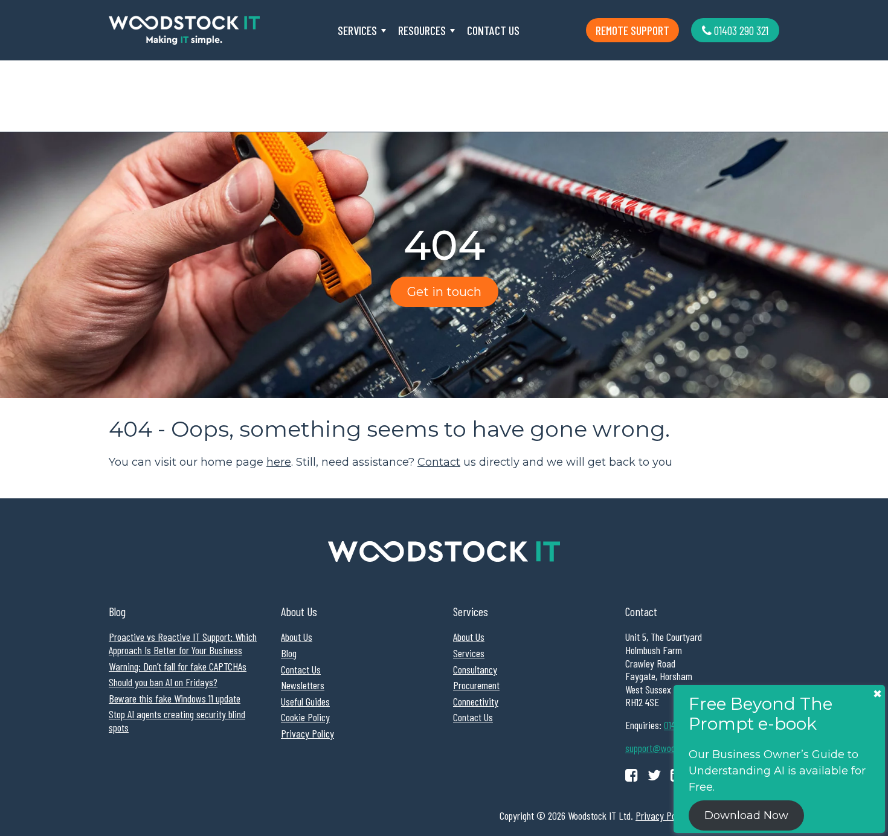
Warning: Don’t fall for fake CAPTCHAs (177, 666)
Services (357, 30)
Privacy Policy (307, 733)
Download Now (746, 815)
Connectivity (475, 701)
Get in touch (444, 292)
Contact (438, 462)
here (278, 462)
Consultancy (475, 669)
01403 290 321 (740, 30)
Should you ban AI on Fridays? (163, 682)
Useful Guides (305, 701)
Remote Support (632, 30)
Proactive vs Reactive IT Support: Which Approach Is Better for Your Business (183, 643)
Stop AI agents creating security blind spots (177, 720)
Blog (289, 653)
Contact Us (493, 30)
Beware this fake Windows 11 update (174, 698)
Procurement (476, 685)
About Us (296, 636)
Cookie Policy (305, 717)
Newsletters (302, 685)
